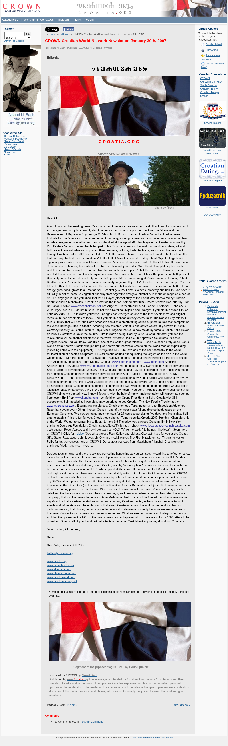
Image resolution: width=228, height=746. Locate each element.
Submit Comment (92, 721)
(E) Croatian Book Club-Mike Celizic (215, 325)
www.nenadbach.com (60, 565)
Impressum (64, 19)
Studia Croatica (208, 85)
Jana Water (10, 146)
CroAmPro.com (212, 123)
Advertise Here (212, 214)
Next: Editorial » (181, 705)
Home (53, 34)
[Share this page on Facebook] (68, 30)
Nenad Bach (10, 152)
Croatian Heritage (209, 92)
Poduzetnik (212, 207)
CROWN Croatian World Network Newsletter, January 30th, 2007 (213, 290)
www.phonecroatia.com (61, 573)
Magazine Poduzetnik (15, 138)
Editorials (65, 34)
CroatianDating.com (14, 136)
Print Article (212, 50)
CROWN (205, 78)
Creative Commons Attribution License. (152, 737)
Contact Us (47, 19)
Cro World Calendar (211, 81)
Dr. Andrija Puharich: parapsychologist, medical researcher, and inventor (216, 313)
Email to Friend (214, 44)
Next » (73, 705)
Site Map (29, 19)
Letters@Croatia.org (60, 553)
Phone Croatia (11, 144)
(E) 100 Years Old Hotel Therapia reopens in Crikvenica (216, 360)
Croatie (204, 96)
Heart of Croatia (12, 149)
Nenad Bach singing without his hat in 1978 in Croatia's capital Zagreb (216, 347)
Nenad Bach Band (14, 141)
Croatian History (209, 88)
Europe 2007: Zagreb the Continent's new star (215, 335)
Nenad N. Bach (57, 48)
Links (78, 19)
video (80, 433)
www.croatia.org (57, 561)
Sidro (7, 154)
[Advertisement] (212, 251)
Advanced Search (14, 40)
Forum (90, 19)
